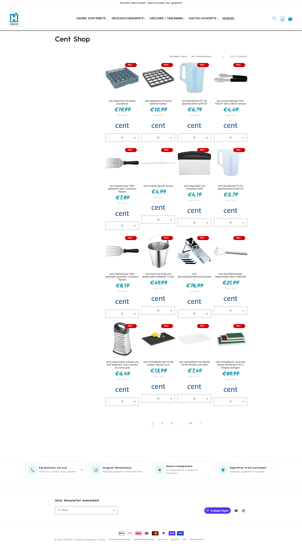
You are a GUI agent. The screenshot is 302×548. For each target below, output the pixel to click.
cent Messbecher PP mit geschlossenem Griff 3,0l (194, 102)
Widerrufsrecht (197, 540)
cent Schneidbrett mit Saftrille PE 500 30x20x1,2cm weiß (194, 363)
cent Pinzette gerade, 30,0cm (158, 185)
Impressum (163, 540)
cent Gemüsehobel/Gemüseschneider (194, 276)
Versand (175, 540)
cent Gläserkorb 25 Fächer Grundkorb (122, 102)
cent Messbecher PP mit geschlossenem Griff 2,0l (230, 187)
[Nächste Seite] (200, 423)
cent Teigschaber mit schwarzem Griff (194, 187)
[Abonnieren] (114, 510)
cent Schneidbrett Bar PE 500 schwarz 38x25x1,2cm (158, 363)
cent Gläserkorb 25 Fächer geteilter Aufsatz (158, 102)
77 (190, 423)
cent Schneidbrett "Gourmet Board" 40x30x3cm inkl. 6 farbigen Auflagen (230, 364)
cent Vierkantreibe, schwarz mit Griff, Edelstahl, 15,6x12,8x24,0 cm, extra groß (122, 364)
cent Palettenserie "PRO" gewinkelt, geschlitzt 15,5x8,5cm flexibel (122, 276)
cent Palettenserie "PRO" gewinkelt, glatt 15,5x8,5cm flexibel (122, 188)
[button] (91, 19)
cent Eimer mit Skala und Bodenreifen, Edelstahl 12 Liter (158, 275)
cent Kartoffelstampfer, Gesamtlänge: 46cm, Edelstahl (230, 275)
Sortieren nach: (179, 56)
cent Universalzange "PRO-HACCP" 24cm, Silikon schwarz (230, 102)
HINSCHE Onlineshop (73, 540)
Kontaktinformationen (144, 540)
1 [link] (152, 423)
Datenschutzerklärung (119, 540)
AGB (184, 540)
